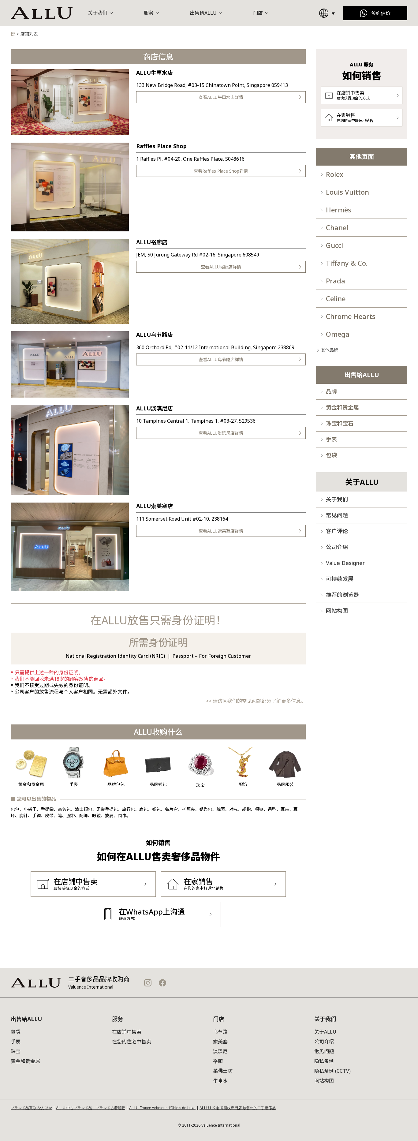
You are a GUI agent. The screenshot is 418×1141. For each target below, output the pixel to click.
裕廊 (218, 1061)
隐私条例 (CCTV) (332, 1071)
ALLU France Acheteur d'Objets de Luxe (162, 1108)
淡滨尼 (220, 1051)
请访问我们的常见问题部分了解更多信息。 (259, 701)
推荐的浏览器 (342, 594)
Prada (335, 280)
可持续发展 (339, 578)
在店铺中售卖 (126, 1031)
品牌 (331, 391)
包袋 (331, 455)
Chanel (337, 227)
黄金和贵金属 (342, 407)
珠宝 (16, 1051)
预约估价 (380, 13)
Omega (337, 334)
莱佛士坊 (223, 1071)
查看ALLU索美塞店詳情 (221, 531)
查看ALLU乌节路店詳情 (221, 359)
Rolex (334, 174)
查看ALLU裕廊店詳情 (221, 267)
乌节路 (220, 1031)
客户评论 (337, 531)
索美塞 (220, 1041)
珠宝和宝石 (339, 423)
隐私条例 (324, 1061)
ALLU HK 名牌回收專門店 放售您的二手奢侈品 (238, 1108)
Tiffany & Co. (347, 262)
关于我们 (337, 499)
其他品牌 (329, 350)
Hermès (338, 209)
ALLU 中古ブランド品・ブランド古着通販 (90, 1108)
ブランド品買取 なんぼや (31, 1108)
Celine (335, 298)
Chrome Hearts (350, 316)
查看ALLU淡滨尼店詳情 (221, 433)
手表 (331, 439)
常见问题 (337, 515)
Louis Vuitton (347, 191)
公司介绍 (337, 547)
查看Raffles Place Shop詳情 (221, 171)
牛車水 (220, 1080)
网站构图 (337, 610)
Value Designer (345, 563)
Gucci (334, 245)
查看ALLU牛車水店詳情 (221, 97)
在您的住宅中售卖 (131, 1041)
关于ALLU (325, 1031)
